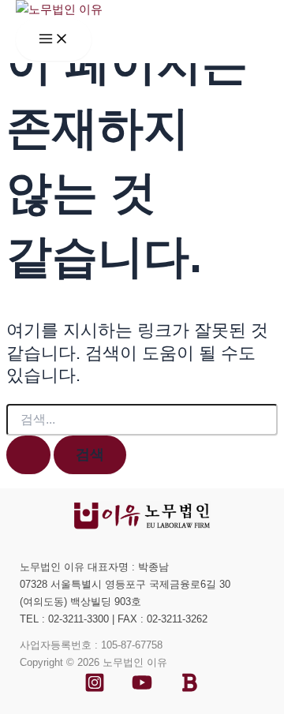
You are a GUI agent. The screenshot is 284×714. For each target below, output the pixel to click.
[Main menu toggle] (54, 40)
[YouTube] (142, 688)
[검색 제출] (28, 454)
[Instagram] (94, 688)
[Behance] (189, 688)
